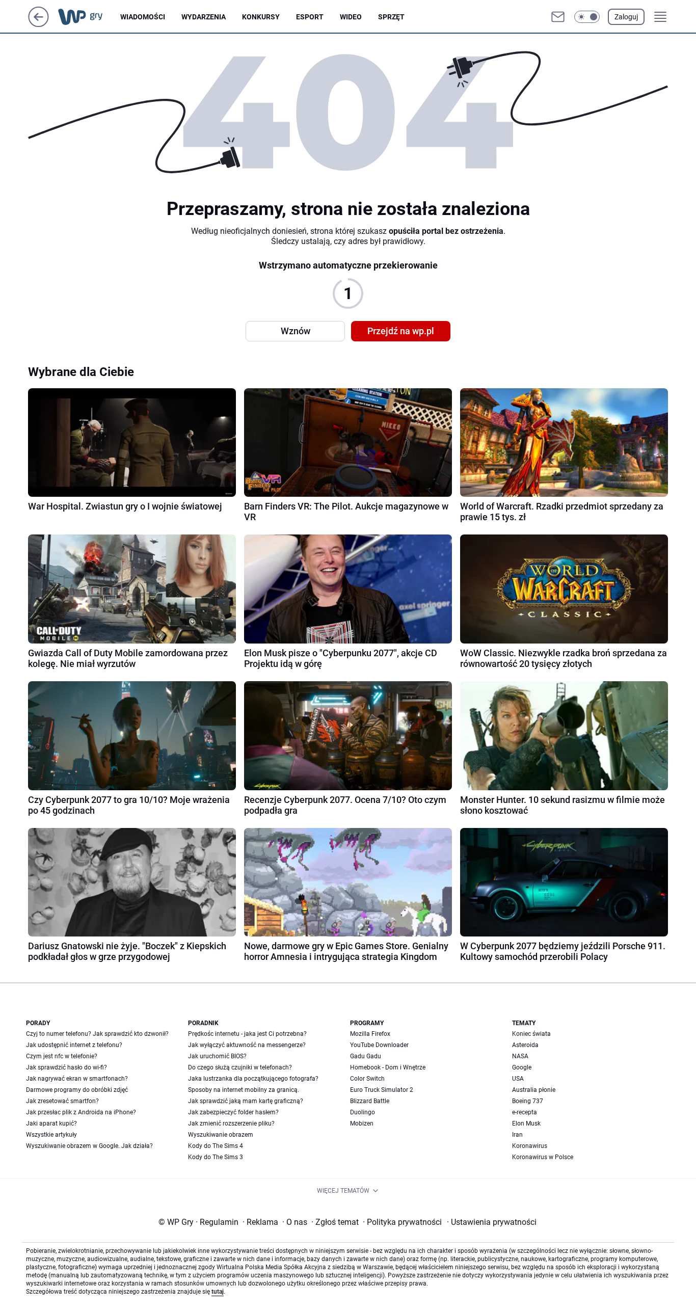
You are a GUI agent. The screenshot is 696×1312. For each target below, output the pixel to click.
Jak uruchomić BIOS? (217, 1056)
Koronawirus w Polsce (542, 1157)
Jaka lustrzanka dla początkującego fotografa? (253, 1078)
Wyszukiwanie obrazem (220, 1134)
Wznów (295, 331)
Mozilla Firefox (370, 1033)
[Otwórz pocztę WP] (558, 17)
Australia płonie (533, 1089)
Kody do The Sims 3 (215, 1157)
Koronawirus (529, 1145)
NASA (520, 1056)
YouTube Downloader (379, 1045)
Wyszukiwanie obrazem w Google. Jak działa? (89, 1145)
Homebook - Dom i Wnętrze (387, 1067)
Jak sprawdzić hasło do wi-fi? (66, 1067)
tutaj (217, 1291)
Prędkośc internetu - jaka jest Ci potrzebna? (247, 1033)
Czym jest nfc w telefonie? (61, 1056)
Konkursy (261, 17)
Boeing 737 (527, 1101)
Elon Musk (526, 1123)
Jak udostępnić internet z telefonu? (74, 1045)
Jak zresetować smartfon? (62, 1101)
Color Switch (367, 1078)
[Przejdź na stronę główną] (38, 24)
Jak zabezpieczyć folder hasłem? (233, 1112)
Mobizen (361, 1123)
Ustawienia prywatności (492, 1222)
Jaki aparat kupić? (51, 1123)
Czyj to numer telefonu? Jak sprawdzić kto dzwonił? (97, 1033)
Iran (517, 1134)
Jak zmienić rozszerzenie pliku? (231, 1123)
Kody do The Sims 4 (215, 1145)
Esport (310, 17)
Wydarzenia (203, 17)
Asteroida (525, 1045)
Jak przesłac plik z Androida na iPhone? (81, 1112)
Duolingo (362, 1112)
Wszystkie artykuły (51, 1134)
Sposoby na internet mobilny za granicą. (243, 1089)
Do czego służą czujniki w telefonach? (240, 1067)
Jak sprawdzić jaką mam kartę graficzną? (245, 1101)
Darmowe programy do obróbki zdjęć (77, 1089)
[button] (587, 17)
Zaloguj (626, 17)
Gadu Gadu (365, 1056)
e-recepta (524, 1112)
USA (518, 1078)
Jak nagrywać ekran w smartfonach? (77, 1078)
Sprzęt (391, 17)
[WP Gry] (88, 17)
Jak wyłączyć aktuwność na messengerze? (247, 1045)
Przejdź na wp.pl (400, 331)
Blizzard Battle (369, 1101)
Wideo (351, 17)
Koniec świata (531, 1033)
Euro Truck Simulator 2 (381, 1089)
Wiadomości (142, 17)
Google (521, 1067)
